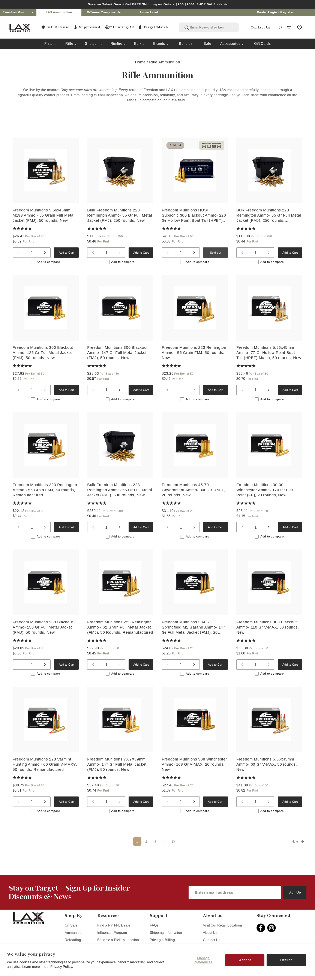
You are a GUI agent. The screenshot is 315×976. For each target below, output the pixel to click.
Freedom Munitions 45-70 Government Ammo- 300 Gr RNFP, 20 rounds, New (193, 490)
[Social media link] (261, 928)
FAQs (154, 925)
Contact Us (211, 940)
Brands (159, 43)
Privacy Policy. (61, 967)
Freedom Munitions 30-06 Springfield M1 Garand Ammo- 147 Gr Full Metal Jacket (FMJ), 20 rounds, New (193, 627)
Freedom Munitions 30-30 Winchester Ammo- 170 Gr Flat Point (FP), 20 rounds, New (264, 490)
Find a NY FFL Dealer (114, 925)
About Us (210, 932)
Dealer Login (267, 12)
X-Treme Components (104, 12)
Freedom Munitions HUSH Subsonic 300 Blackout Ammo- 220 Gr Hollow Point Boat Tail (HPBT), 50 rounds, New (194, 215)
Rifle (69, 43)
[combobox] (212, 27)
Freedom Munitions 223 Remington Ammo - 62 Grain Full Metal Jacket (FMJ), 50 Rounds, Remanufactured (120, 627)
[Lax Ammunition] (20, 27)
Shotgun (92, 43)
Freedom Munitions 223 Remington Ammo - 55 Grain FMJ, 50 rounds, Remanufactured (45, 490)
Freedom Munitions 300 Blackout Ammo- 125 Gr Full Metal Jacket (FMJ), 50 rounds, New (43, 352)
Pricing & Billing (162, 940)
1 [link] (137, 841)
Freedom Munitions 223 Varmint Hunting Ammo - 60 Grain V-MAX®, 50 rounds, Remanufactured (45, 764)
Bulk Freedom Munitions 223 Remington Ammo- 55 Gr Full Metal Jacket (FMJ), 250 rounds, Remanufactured (268, 215)
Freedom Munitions (18, 12)
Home (140, 62)
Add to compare (48, 261)
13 (173, 841)
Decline (286, 960)
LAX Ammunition (59, 12)
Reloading (73, 940)
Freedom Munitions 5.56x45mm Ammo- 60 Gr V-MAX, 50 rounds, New (266, 764)
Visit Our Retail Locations (223, 925)
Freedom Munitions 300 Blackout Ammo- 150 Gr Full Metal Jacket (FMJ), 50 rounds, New (43, 627)
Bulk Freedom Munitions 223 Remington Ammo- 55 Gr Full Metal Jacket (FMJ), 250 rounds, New (119, 215)
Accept (245, 960)
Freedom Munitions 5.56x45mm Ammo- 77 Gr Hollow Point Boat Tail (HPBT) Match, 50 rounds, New (268, 352)
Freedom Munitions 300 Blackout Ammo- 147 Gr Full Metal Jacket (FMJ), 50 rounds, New (117, 352)
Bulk (137, 43)
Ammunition (74, 932)
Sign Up (294, 892)
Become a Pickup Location (118, 940)
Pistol (49, 43)
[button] (289, 27)
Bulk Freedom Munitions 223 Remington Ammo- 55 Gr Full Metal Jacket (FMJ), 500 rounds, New (119, 490)
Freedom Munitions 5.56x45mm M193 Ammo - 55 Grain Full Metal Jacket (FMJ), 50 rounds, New (44, 215)
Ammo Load (149, 12)
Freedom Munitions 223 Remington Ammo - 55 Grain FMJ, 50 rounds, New (194, 352)
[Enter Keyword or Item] (186, 28)
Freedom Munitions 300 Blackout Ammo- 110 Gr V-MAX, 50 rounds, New (267, 627)
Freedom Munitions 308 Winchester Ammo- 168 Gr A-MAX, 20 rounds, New (194, 764)
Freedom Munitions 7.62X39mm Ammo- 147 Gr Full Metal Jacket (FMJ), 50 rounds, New (117, 764)
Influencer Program (112, 932)
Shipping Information (166, 932)
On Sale (71, 925)
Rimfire (116, 43)
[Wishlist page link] (299, 27)
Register (287, 12)
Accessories (230, 43)
